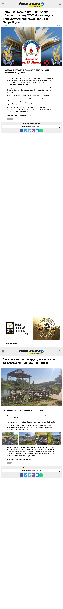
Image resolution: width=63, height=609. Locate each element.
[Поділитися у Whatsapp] (41, 130)
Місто (10, 463)
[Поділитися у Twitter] (25, 130)
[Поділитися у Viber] (33, 130)
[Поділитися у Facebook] (21, 130)
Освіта (10, 119)
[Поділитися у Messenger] (37, 130)
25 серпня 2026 (6, 366)
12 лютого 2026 (6, 25)
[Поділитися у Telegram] (29, 130)
